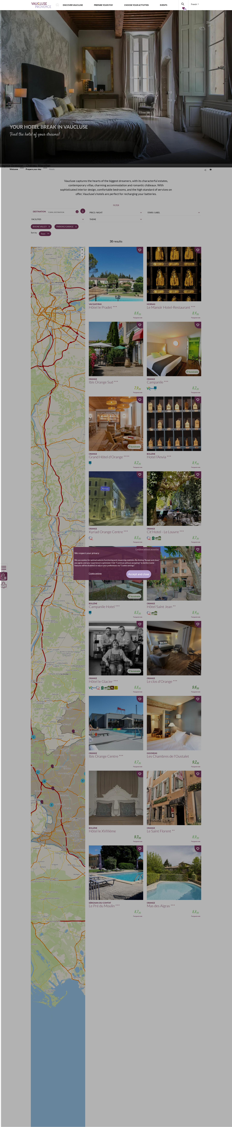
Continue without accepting (147, 549)
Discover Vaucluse (73, 5)
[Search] (183, 3)
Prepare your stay (103, 5)
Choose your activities (136, 5)
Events (163, 5)
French (194, 4)
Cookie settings (95, 573)
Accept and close (138, 574)
